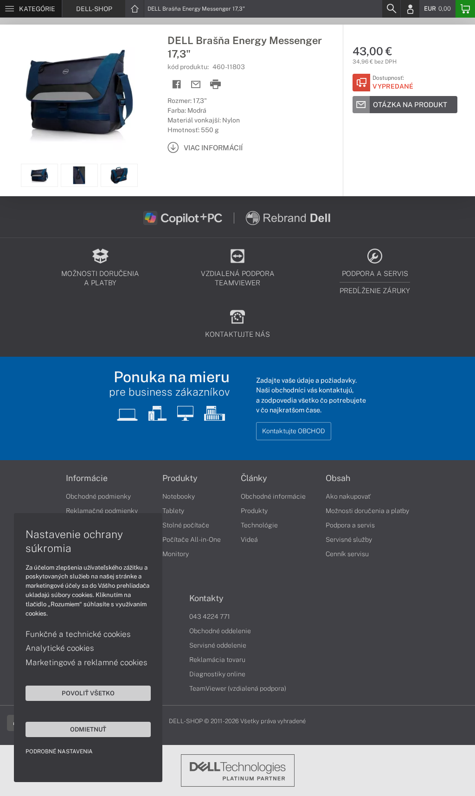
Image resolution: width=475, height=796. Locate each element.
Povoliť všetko (88, 693)
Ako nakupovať (348, 496)
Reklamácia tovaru (217, 659)
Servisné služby (349, 539)
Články (254, 478)
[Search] (391, 9)
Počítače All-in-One (191, 539)
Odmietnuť (88, 729)
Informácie (87, 478)
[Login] (410, 9)
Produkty (180, 478)
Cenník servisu (347, 554)
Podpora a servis (350, 525)
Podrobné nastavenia (59, 751)
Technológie (259, 525)
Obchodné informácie (273, 496)
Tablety (173, 510)
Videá (249, 539)
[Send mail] (196, 85)
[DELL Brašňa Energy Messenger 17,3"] (79, 94)
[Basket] (465, 9)
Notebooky (178, 496)
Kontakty (206, 598)
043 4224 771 (209, 616)
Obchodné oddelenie (220, 631)
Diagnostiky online (217, 674)
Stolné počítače (185, 525)
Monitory (175, 554)
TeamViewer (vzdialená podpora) (237, 688)
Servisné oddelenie (217, 645)
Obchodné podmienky (98, 496)
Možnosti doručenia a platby (367, 510)
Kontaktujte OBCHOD (293, 431)
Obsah (338, 478)
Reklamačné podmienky (102, 510)
